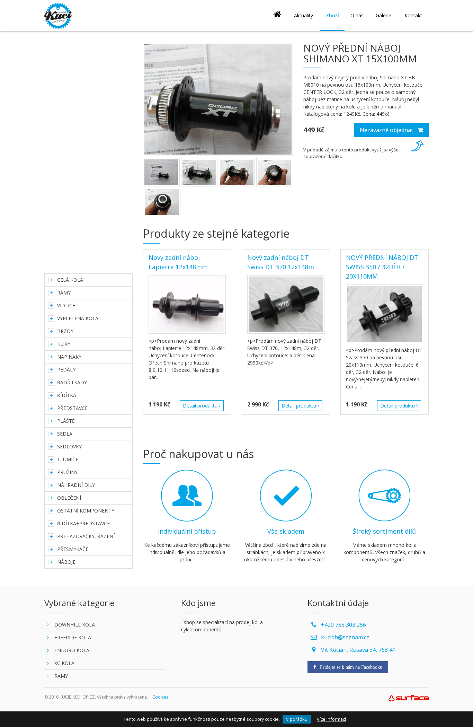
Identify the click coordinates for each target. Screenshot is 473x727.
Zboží (332, 15)
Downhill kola (74, 624)
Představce (72, 408)
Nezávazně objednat (387, 130)
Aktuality (303, 15)
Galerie (383, 15)
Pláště (66, 421)
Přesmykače (72, 549)
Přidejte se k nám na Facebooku (350, 667)
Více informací (331, 719)
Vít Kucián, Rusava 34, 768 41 (358, 650)
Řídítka (66, 395)
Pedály (66, 369)
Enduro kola (71, 650)
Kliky (63, 344)
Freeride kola (72, 637)
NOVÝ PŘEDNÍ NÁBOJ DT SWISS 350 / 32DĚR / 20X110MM (382, 266)
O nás (357, 15)
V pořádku (296, 719)
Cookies (160, 697)
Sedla (64, 433)
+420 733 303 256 (343, 625)
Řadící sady (72, 382)
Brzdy (65, 331)
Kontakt (413, 15)
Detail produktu (201, 405)
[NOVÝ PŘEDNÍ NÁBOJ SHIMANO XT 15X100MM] (218, 99)
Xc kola (64, 663)
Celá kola (70, 280)
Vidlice (66, 305)
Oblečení (69, 497)
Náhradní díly (76, 485)
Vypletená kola (77, 318)
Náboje (66, 562)
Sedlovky (69, 446)
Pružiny (67, 472)
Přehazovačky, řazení (86, 536)
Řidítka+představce (83, 523)
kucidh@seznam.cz (345, 637)
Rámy (64, 292)
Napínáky (69, 356)
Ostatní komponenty (85, 510)
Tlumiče (67, 459)
